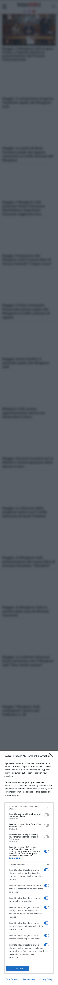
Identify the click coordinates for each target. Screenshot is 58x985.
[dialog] (29, 867)
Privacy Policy (45, 979)
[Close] (52, 756)
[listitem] (29, 808)
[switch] (46, 814)
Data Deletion (12, 979)
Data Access (29, 979)
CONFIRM (17, 969)
